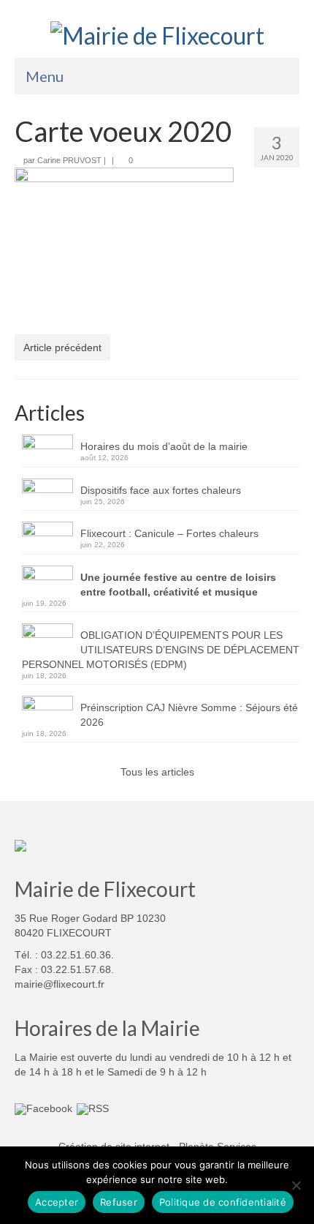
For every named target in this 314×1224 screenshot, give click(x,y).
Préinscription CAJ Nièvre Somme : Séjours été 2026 (189, 715)
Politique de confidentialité (222, 1202)
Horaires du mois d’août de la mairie (164, 446)
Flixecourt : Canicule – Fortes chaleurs (169, 533)
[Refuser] (295, 1185)
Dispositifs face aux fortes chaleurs (160, 490)
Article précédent (62, 347)
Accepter (56, 1202)
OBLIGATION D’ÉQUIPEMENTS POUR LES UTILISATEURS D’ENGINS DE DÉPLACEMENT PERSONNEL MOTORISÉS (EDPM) (160, 649)
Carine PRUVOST (69, 160)
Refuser (118, 1202)
